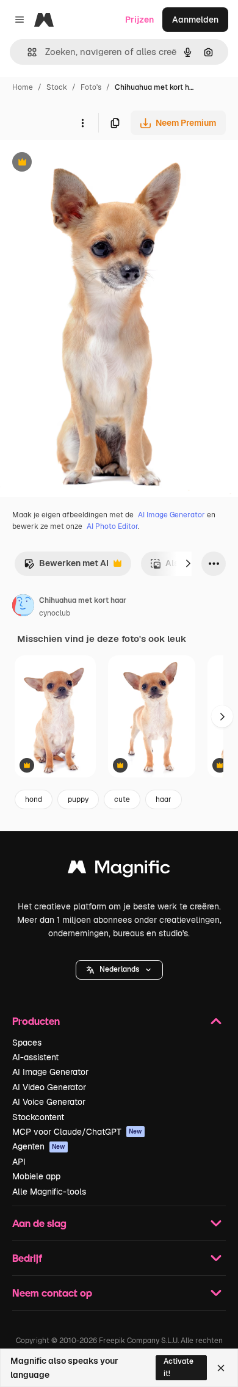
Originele (80, 163)
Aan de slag (39, 1223)
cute (122, 799)
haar (163, 799)
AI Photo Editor (112, 526)
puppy (78, 799)
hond (33, 799)
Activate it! (178, 1367)
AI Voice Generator (48, 1101)
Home (22, 87)
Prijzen (139, 19)
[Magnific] (119, 870)
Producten (36, 1020)
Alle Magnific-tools (49, 1191)
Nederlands (119, 969)
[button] (119, 970)
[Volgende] (188, 564)
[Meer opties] (82, 123)
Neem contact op (52, 1292)
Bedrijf (27, 1257)
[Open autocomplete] (27, 52)
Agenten (38, 1146)
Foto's (91, 87)
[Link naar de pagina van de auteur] (23, 607)
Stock (56, 87)
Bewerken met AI (66, 566)
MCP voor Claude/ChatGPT (77, 1131)
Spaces (26, 1042)
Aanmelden (195, 19)
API (19, 1161)
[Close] (221, 1368)
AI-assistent (35, 1057)
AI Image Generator (171, 515)
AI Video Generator (49, 1087)
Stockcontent (38, 1117)
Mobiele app (36, 1176)
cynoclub (54, 613)
